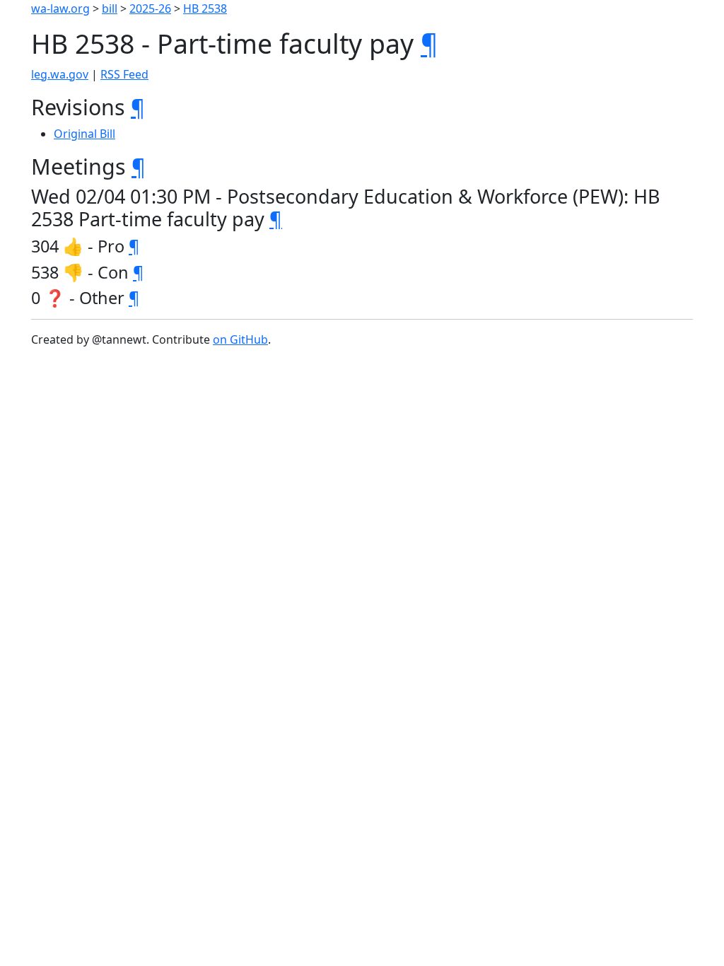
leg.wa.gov (59, 74)
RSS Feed (124, 74)
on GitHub (240, 339)
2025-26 (150, 8)
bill (109, 8)
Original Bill (84, 133)
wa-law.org (60, 8)
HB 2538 (205, 8)
